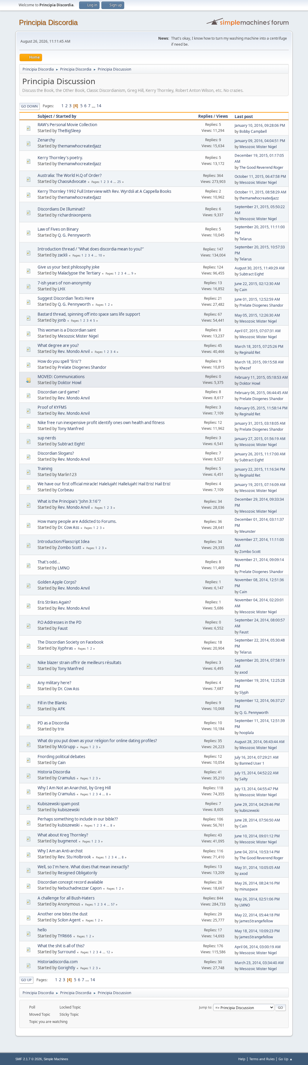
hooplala (246, 732)
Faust (63, 628)
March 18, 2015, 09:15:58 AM (259, 362)
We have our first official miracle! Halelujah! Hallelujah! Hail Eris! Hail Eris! (104, 484)
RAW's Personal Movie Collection (67, 124)
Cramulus (66, 778)
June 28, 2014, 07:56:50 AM (257, 820)
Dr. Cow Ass (68, 527)
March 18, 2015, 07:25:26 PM (259, 346)
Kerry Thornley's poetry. (60, 157)
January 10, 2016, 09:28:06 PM (260, 125)
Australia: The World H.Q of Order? (70, 175)
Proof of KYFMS (52, 407)
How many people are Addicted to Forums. (77, 521)
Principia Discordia (48, 22)
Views (222, 116)
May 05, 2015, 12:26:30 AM (257, 315)
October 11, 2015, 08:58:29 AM (260, 192)
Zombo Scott (69, 547)
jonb (62, 320)
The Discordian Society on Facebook (70, 642)
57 (113, 904)
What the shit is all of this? (61, 945)
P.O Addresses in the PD (60, 622)
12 (108, 952)
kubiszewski (68, 809)
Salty (243, 778)
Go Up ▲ (286, 1059)
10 (100, 255)
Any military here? (54, 682)
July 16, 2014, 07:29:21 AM (257, 757)
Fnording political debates (61, 756)
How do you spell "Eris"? (59, 361)
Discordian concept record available (70, 882)
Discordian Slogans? (56, 453)
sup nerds (47, 438)
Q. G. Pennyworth (74, 235)
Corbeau (66, 490)
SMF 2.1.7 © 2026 (28, 1059)
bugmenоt (67, 841)
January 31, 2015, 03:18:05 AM (260, 423)
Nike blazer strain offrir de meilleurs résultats (79, 662)
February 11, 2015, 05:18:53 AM (261, 377)
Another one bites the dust (63, 914)
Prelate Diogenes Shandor (261, 305)
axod (243, 672)
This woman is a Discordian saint (67, 330)
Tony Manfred (71, 428)
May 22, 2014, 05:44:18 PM (257, 915)
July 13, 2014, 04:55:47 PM (256, 788)
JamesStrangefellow (256, 921)
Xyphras (65, 648)
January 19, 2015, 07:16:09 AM (260, 484)
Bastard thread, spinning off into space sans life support (89, 314)
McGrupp (66, 746)
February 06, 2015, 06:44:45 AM (261, 392)
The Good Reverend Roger (261, 167)
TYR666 (65, 936)
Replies (205, 116)
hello (42, 930)
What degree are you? (58, 345)
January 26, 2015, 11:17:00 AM (260, 454)
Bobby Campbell (253, 131)
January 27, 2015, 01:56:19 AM (260, 438)
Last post (244, 116)
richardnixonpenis (74, 215)
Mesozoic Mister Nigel (258, 146)
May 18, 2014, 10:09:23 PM (257, 930)
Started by (66, 116)
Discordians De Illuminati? (61, 209)
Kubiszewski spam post (58, 803)
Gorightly (66, 967)
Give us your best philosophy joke (69, 267)
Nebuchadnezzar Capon (80, 888)
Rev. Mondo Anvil (74, 351)
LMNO (63, 568)
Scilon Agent (69, 920)
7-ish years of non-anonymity (64, 283)
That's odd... (49, 562)
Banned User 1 (251, 763)
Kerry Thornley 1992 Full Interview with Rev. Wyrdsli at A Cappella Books (104, 191)
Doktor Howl (69, 382)
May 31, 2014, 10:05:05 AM (257, 867)
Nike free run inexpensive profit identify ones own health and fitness (101, 422)
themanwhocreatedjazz (79, 146)
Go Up (26, 980)
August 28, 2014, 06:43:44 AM (260, 741)
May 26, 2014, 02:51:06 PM (257, 899)
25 (119, 182)
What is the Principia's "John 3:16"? (69, 501)
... (94, 105)
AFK (61, 709)
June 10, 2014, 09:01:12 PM (257, 836)
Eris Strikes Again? (54, 602)
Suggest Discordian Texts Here (66, 298)
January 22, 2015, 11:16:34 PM (260, 469)
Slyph (243, 692)
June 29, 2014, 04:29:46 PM (257, 804)
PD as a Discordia (53, 723)
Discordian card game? (58, 392)
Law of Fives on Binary (58, 229)
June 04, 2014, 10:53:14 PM (257, 851)
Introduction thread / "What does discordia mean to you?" (91, 249)
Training (45, 468)
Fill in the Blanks (52, 702)
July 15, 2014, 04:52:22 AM (257, 772)
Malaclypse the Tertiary (79, 273)
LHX (61, 289)
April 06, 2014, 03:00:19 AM (258, 946)
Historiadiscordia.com (58, 961)
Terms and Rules (262, 1059)
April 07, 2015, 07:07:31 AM (258, 330)
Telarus (245, 238)
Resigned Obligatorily (77, 872)
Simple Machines (56, 1059)
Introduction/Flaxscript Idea (63, 541)
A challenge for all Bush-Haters (66, 898)
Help (241, 1059)
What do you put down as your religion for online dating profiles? (97, 740)
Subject (45, 116)
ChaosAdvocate (72, 181)
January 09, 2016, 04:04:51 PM (260, 140)
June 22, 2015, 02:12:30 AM (257, 283)
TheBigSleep (69, 130)
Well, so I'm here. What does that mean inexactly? (83, 866)
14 (99, 105)
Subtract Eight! (251, 274)
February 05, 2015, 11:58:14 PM (261, 408)
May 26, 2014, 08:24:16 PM (257, 883)
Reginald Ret (249, 352)
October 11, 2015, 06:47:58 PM (260, 176)
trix (61, 729)
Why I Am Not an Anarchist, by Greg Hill (74, 787)
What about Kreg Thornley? (63, 835)
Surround (66, 951)
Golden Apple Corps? (57, 582)
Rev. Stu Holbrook (74, 857)
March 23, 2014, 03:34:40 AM (259, 962)
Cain (243, 289)
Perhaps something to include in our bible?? (78, 819)
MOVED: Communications (61, 376)
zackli (62, 255)
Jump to (205, 1007)
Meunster (247, 531)
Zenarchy (46, 140)
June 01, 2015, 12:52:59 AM (257, 299)
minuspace (248, 889)
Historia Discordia (54, 772)
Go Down (29, 106)
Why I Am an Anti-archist (60, 851)
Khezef (245, 368)
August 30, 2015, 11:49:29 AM (260, 268)
